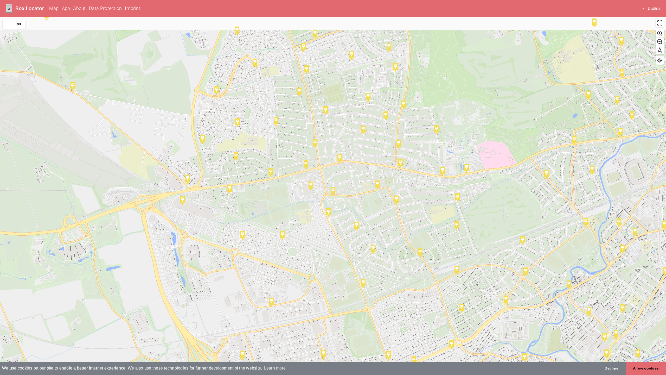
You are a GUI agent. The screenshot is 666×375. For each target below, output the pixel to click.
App (66, 8)
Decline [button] (611, 368)
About (79, 8)
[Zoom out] (660, 42)
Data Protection (105, 8)
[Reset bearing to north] (660, 50)
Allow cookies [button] (646, 368)
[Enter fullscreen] (660, 23)
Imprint (132, 8)
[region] (333, 196)
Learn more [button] (275, 368)
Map (54, 8)
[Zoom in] (660, 33)
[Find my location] (660, 60)
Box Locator (29, 8)
